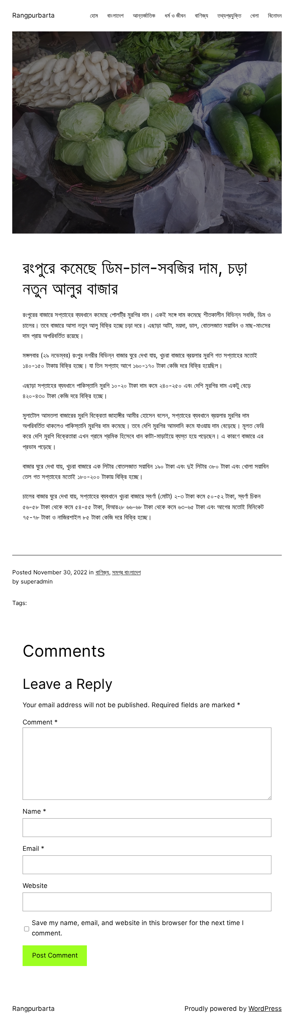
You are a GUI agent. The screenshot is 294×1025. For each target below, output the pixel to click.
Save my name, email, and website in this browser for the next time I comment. (137, 928)
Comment (40, 722)
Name (34, 811)
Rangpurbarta (33, 15)
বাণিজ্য (102, 572)
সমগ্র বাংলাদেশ (126, 572)
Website (35, 885)
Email (33, 848)
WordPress (265, 1008)
